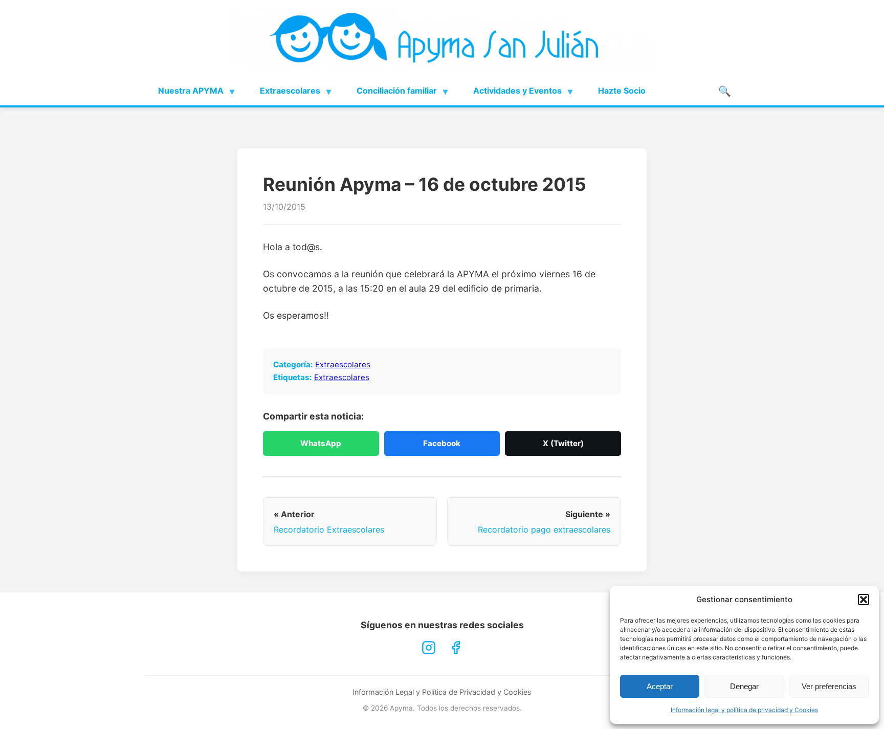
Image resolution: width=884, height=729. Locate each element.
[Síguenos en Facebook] (456, 647)
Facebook (441, 443)
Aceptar (660, 686)
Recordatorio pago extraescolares (544, 529)
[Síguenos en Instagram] (429, 647)
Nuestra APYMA (191, 90)
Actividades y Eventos (517, 90)
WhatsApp (320, 443)
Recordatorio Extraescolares (329, 529)
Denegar (744, 686)
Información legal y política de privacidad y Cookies (744, 710)
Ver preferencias (829, 686)
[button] (863, 599)
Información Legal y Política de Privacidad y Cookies (442, 692)
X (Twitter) (563, 443)
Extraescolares (290, 90)
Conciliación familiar (397, 90)
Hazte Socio (622, 90)
